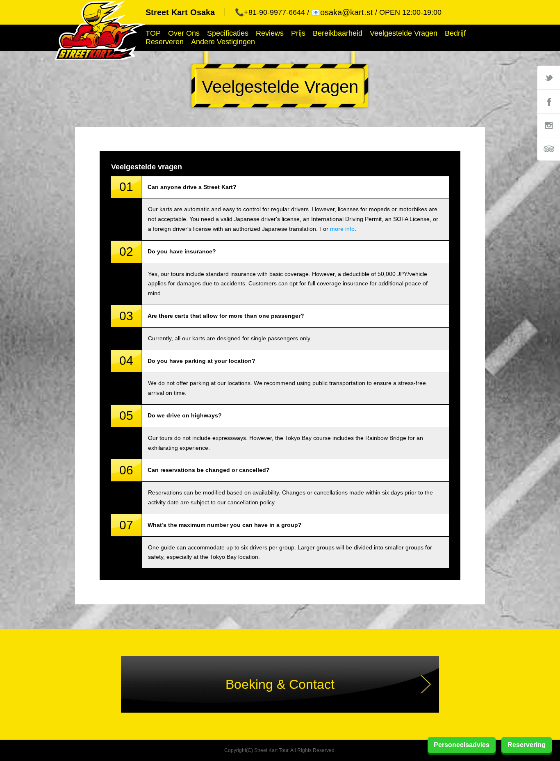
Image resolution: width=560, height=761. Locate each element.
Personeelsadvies (461, 744)
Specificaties (227, 33)
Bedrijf (455, 33)
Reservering (527, 744)
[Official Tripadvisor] (548, 149)
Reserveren (165, 42)
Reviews (270, 33)
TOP (153, 33)
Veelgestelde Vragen (403, 33)
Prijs (298, 33)
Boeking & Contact (280, 684)
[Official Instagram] (548, 125)
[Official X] (548, 77)
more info (342, 229)
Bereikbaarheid (337, 33)
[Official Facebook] (548, 101)
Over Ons (184, 33)
